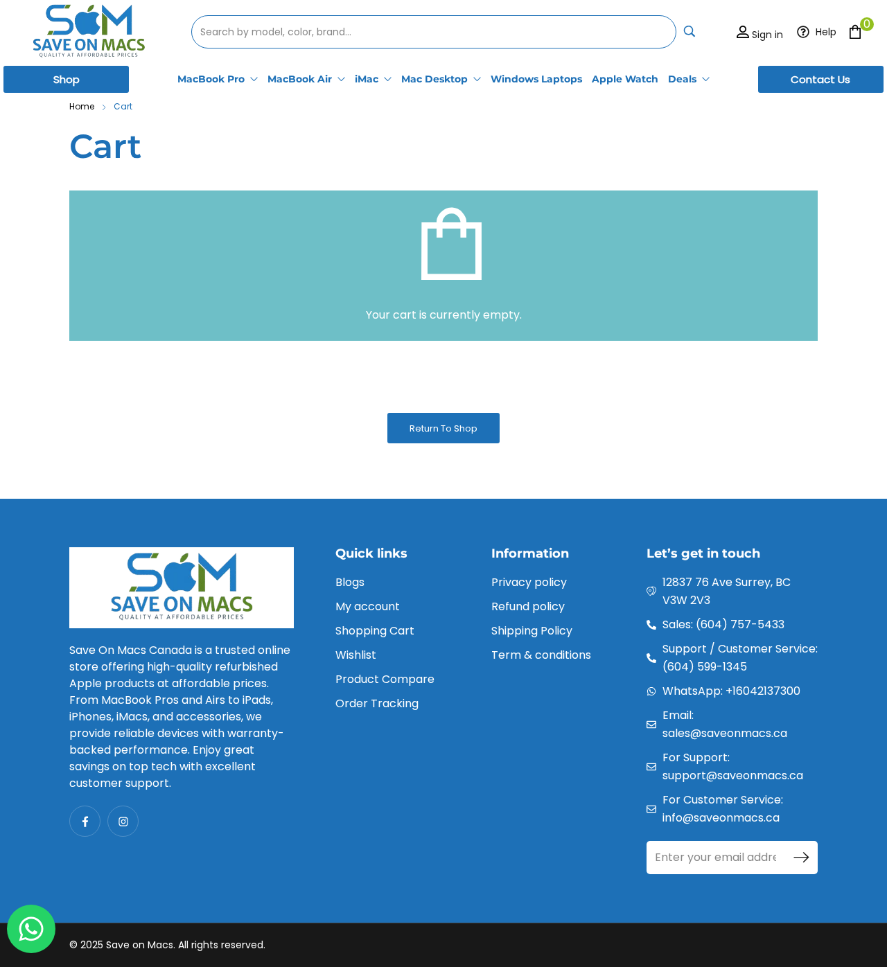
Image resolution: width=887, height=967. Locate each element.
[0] (855, 31)
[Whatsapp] (31, 929)
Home (81, 106)
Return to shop (443, 428)
